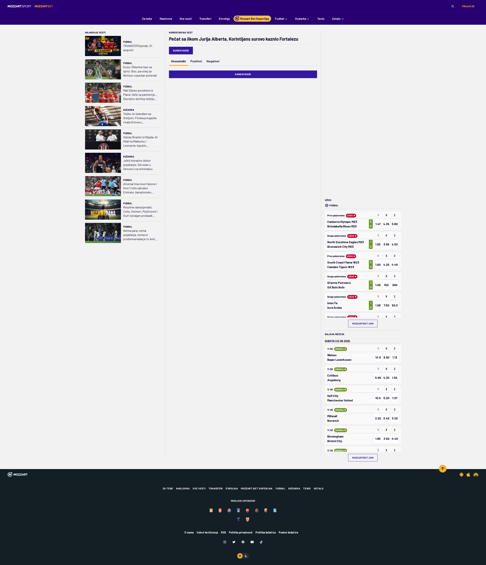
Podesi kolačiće (288, 532)
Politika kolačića (266, 532)
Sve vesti (199, 488)
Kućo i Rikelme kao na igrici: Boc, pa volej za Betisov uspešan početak (140, 71)
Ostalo (318, 488)
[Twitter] (234, 542)
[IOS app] (468, 474)
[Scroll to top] (443, 468)
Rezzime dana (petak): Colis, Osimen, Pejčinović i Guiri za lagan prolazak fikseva (140, 211)
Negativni (213, 61)
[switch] (243, 556)
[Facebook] (243, 542)
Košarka (128, 109)
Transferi (216, 488)
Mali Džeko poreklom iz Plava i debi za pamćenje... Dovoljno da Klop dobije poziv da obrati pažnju (140, 95)
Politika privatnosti (240, 532)
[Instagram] (225, 542)
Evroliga (232, 488)
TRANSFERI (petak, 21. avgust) (138, 48)
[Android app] (461, 474)
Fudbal (127, 41)
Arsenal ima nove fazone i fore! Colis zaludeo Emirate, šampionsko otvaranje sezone (140, 188)
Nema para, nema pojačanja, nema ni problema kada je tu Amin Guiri (140, 235)
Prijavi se (468, 6)
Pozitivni (196, 61)
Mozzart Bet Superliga (257, 488)
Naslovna (183, 488)
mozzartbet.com (363, 323)
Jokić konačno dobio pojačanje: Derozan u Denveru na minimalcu (138, 165)
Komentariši (181, 50)
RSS (223, 532)
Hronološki (178, 61)
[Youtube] (252, 542)
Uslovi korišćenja (207, 532)
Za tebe (168, 488)
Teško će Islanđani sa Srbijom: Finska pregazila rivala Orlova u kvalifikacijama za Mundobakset (139, 118)
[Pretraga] (452, 6)
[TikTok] (261, 542)
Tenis (307, 488)
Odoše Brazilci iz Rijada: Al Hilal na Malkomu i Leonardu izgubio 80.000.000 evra (140, 141)
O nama (189, 532)
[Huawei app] (475, 474)
